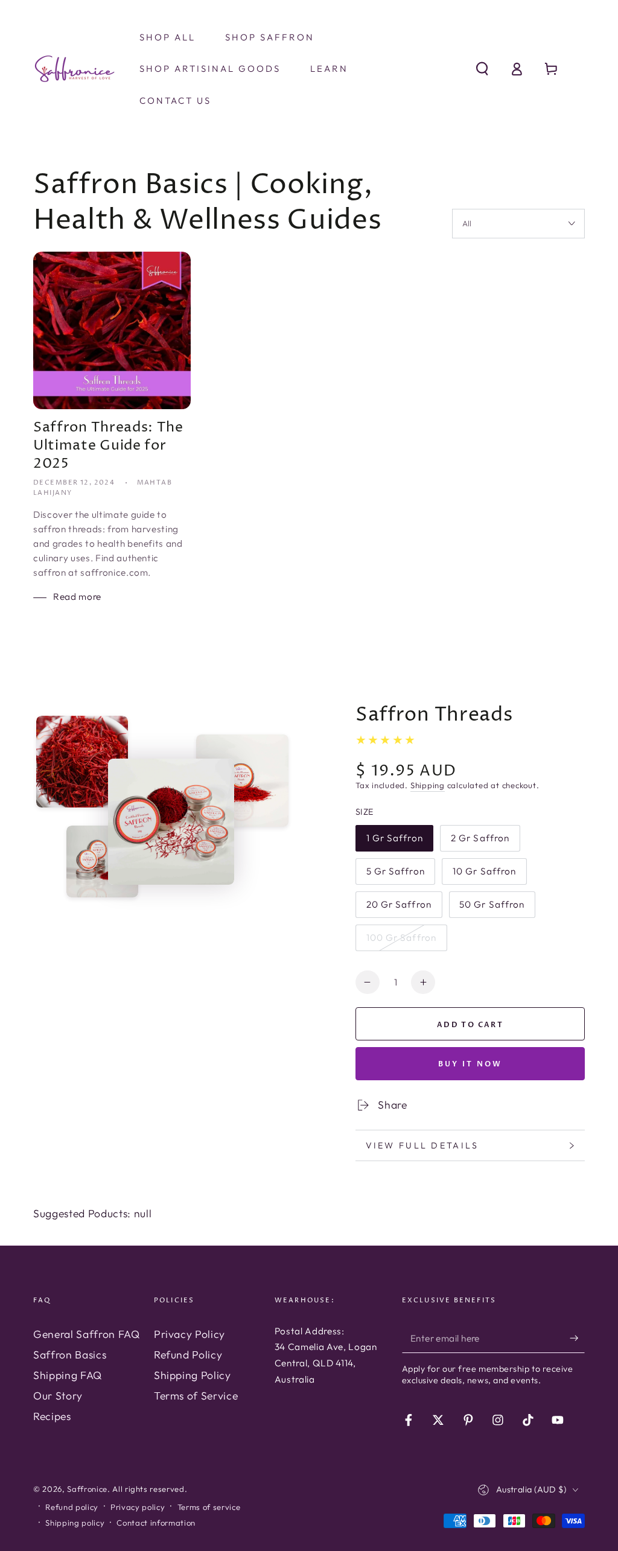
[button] (482, 68)
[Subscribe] (577, 1337)
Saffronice (87, 1489)
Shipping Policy (192, 1375)
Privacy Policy (189, 1334)
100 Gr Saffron (401, 941)
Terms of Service (196, 1396)
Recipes (52, 1416)
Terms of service (209, 1507)
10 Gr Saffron (484, 875)
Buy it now (470, 1064)
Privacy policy (137, 1507)
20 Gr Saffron (399, 908)
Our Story (58, 1396)
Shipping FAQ (67, 1375)
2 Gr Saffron (479, 842)
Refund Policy (188, 1355)
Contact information (156, 1522)
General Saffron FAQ (86, 1334)
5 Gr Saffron (395, 875)
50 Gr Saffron (491, 908)
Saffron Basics (69, 1355)
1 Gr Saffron (394, 842)
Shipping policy (74, 1522)
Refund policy (71, 1507)
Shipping (427, 785)
